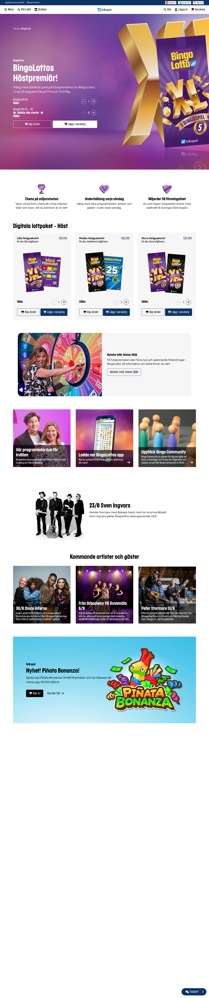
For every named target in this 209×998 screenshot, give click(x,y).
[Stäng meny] (202, 991)
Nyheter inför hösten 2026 (124, 372)
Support (194, 991)
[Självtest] (198, 2)
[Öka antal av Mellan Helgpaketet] (126, 302)
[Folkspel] (104, 9)
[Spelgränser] (184, 2)
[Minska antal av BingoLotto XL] (83, 101)
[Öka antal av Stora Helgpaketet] (188, 302)
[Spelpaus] (171, 2)
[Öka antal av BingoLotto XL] (93, 101)
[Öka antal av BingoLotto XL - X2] (93, 112)
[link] (28, 312)
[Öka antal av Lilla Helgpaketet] (63, 302)
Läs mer (63, 238)
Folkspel (16, 29)
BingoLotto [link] (26, 29)
